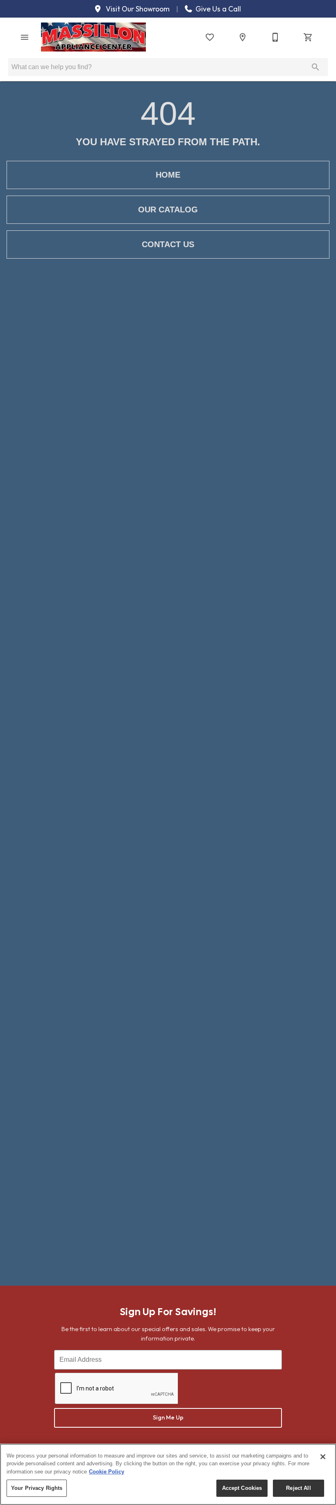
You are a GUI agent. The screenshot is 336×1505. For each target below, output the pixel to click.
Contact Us (168, 244)
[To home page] (93, 37)
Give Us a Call (217, 9)
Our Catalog (168, 209)
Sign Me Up (168, 1417)
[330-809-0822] (275, 37)
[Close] (323, 1457)
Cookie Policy (106, 1472)
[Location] (242, 37)
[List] (210, 37)
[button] (24, 37)
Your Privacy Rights (36, 1488)
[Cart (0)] (308, 37)
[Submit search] (315, 67)
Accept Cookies (242, 1488)
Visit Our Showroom (137, 9)
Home (168, 174)
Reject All (298, 1488)
